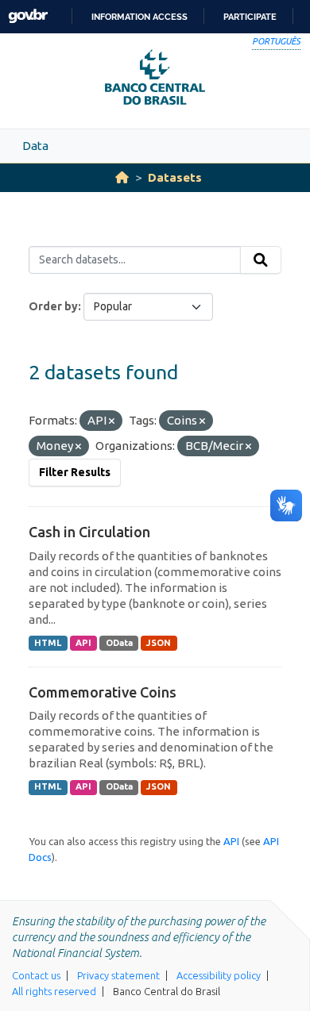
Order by (53, 306)
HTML (47, 643)
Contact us (36, 975)
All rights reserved (54, 991)
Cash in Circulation (89, 532)
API (83, 643)
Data (35, 145)
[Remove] (111, 421)
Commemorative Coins (102, 692)
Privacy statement (118, 975)
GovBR (28, 16)
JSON (158, 643)
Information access (139, 16)
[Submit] (260, 260)
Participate (250, 16)
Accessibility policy (218, 975)
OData (119, 643)
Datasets (175, 177)
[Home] (122, 177)
